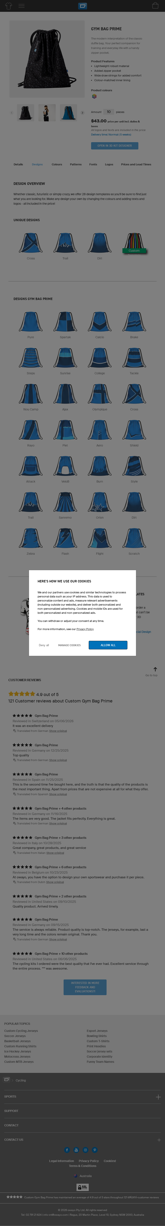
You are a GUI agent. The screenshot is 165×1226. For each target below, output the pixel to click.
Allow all (108, 645)
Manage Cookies (69, 645)
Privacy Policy (85, 629)
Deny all (44, 645)
